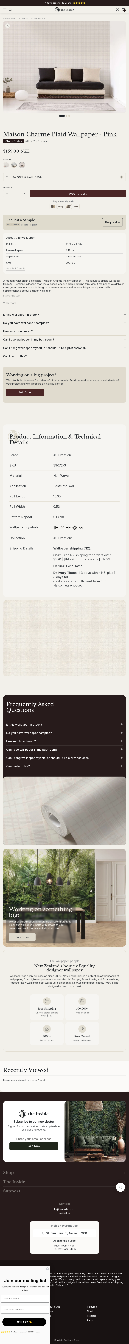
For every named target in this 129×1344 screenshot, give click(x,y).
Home (5, 18)
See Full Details (15, 268)
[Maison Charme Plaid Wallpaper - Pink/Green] (6, 165)
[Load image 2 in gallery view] (66, 116)
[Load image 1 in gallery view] (62, 116)
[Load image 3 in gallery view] (69, 116)
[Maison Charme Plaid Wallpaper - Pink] (22, 165)
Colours (7, 159)
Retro (90, 1320)
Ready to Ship (52, 1306)
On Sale (49, 1311)
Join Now (34, 1146)
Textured (92, 1306)
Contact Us (64, 1213)
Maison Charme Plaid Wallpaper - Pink (28, 18)
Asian (48, 1315)
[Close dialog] (47, 1268)
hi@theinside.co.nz (64, 1209)
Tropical (91, 1315)
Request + (112, 222)
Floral (90, 1311)
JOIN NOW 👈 (24, 1322)
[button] (4, 9)
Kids (47, 1320)
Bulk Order (25, 392)
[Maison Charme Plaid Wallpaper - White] (14, 165)
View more (10, 303)
